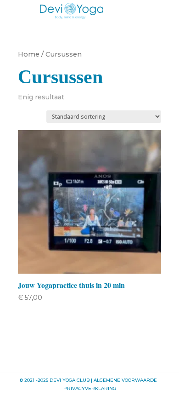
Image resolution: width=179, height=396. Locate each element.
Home (28, 54)
